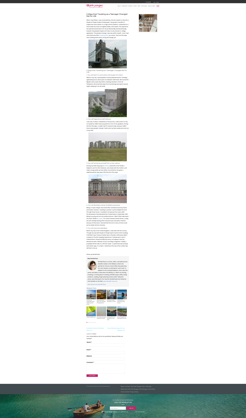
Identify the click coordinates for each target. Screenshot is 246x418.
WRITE (139, 5)
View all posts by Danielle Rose (97, 284)
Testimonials (144, 5)
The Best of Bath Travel (91, 317)
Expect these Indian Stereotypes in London (111, 301)
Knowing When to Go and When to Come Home (111, 318)
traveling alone (104, 35)
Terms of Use (125, 392)
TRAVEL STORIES (151, 5)
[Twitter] (147, 2)
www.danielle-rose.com (110, 281)
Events (135, 5)
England (89, 322)
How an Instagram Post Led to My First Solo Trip (121, 317)
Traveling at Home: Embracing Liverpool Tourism (121, 301)
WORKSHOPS (125, 5)
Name (89, 342)
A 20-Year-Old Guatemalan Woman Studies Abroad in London (90, 302)
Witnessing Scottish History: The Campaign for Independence (101, 301)
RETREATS (130, 5)
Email (88, 350)
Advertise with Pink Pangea (129, 389)
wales (95, 322)
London (100, 218)
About (119, 5)
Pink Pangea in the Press (147, 389)
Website (89, 356)
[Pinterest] (148, 2)
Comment (90, 362)
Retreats (148, 386)
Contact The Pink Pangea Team (135, 386)
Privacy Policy (134, 392)
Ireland (106, 166)
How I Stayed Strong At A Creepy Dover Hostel (101, 317)
